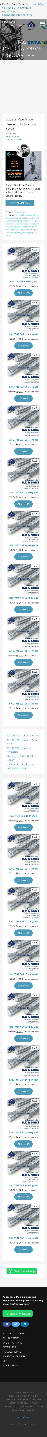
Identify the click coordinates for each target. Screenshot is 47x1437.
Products (23, 1400)
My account (18, 1410)
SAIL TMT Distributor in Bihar (23, 1396)
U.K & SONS (8, 22)
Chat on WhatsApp (24, 1271)
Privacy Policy (23, 1417)
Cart (40, 1407)
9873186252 (24, 7)
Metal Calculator (19, 1403)
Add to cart (24, 292)
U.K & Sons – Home (23, 1392)
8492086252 (8, 7)
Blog (34, 1403)
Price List (36, 1400)
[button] (43, 23)
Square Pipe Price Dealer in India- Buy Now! (21, 124)
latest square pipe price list (21, 230)
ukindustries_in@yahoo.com (17, 14)
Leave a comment (13, 139)
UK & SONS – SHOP (27, 1407)
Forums (31, 1410)
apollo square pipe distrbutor (17, 218)
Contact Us (10, 1407)
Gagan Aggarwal (13, 136)
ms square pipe (20, 212)
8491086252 (8, 11)
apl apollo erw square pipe (27, 215)
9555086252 (38, 4)
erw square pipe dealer (19, 224)
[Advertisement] (23, 84)
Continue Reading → (20, 203)
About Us (10, 1400)
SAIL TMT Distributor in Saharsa (23, 735)
